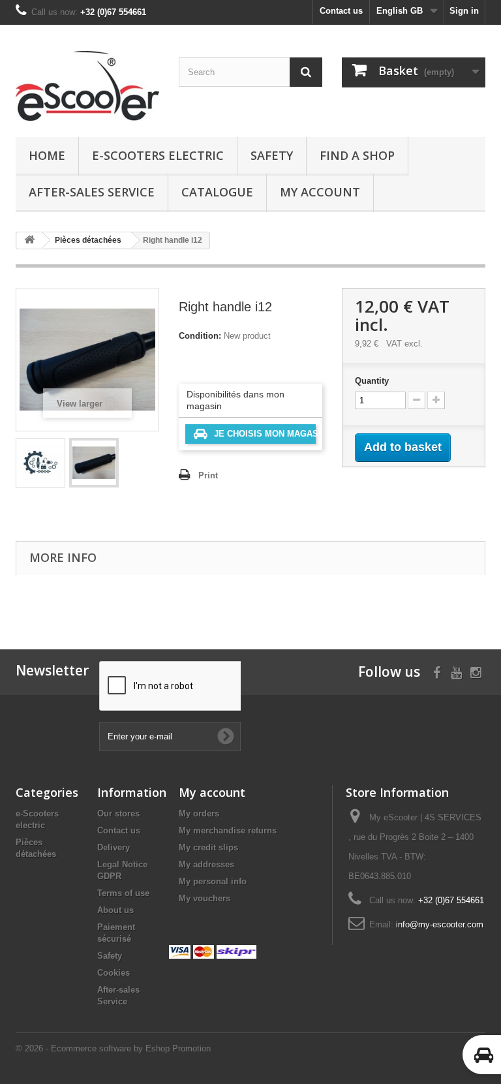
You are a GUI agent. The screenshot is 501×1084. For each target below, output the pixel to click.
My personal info (213, 881)
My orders (199, 813)
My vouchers (204, 898)
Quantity (372, 381)
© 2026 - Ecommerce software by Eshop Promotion (113, 1048)
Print (208, 475)
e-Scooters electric (158, 155)
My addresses (206, 864)
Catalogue (217, 192)
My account (320, 192)
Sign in (464, 11)
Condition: (200, 336)
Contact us (341, 11)
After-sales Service (92, 192)
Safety (271, 155)
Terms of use (123, 893)
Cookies (113, 973)
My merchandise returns (228, 830)
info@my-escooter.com (439, 924)
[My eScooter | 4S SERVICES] (87, 86)
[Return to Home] (29, 240)
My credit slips (208, 847)
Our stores (118, 813)
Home (47, 155)
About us (115, 910)
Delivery (113, 847)
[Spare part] (40, 463)
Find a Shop (357, 155)
